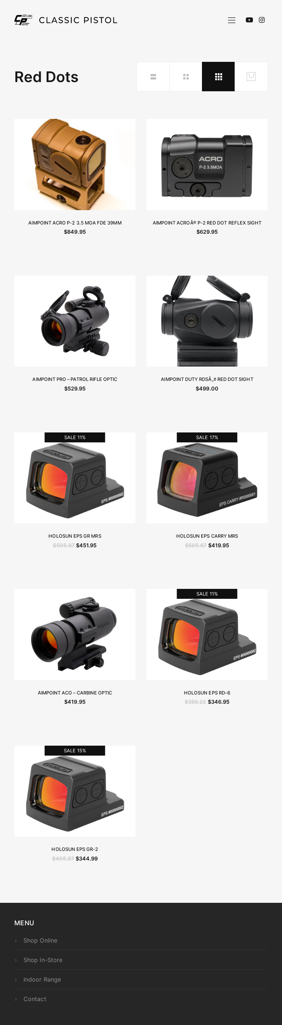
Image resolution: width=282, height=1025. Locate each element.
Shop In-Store (43, 960)
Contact (35, 999)
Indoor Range (42, 979)
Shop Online (40, 940)
